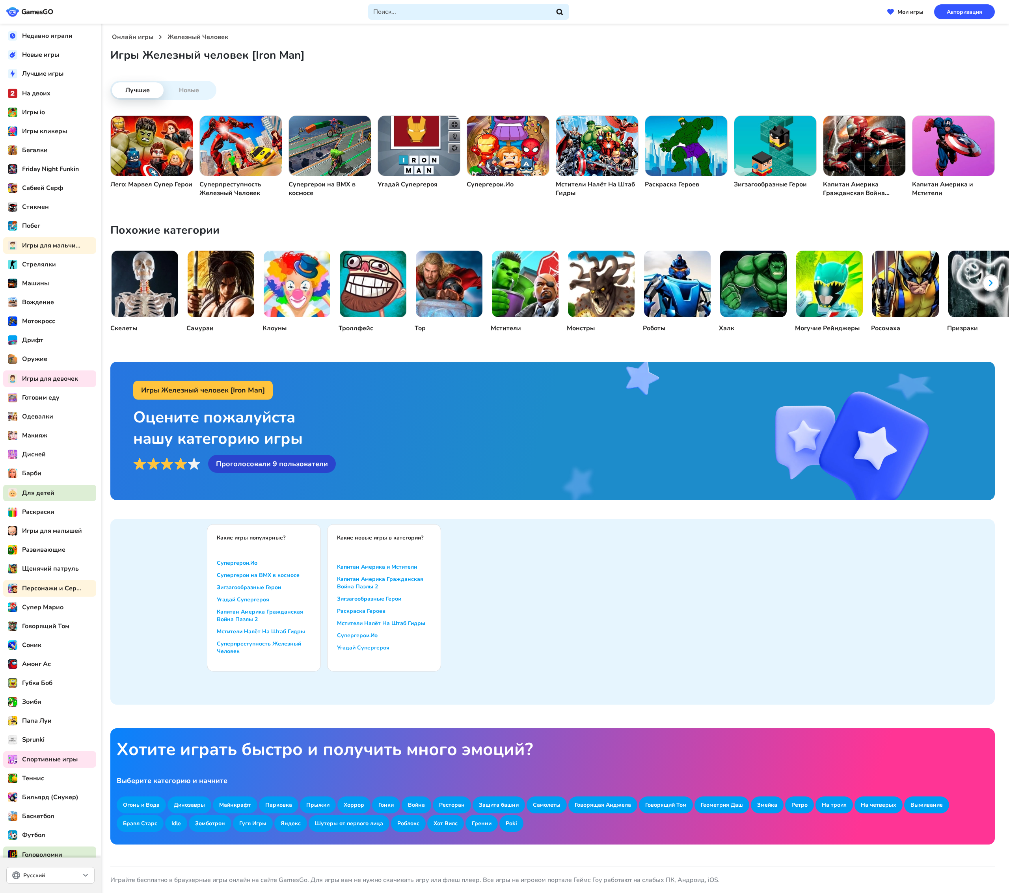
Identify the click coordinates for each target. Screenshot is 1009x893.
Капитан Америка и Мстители (377, 567)
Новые (189, 90)
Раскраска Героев (361, 611)
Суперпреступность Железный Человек (259, 647)
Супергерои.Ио (237, 563)
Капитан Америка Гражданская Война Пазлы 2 (260, 615)
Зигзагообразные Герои (249, 587)
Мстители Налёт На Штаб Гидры (261, 631)
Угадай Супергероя (243, 599)
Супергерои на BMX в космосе (258, 575)
